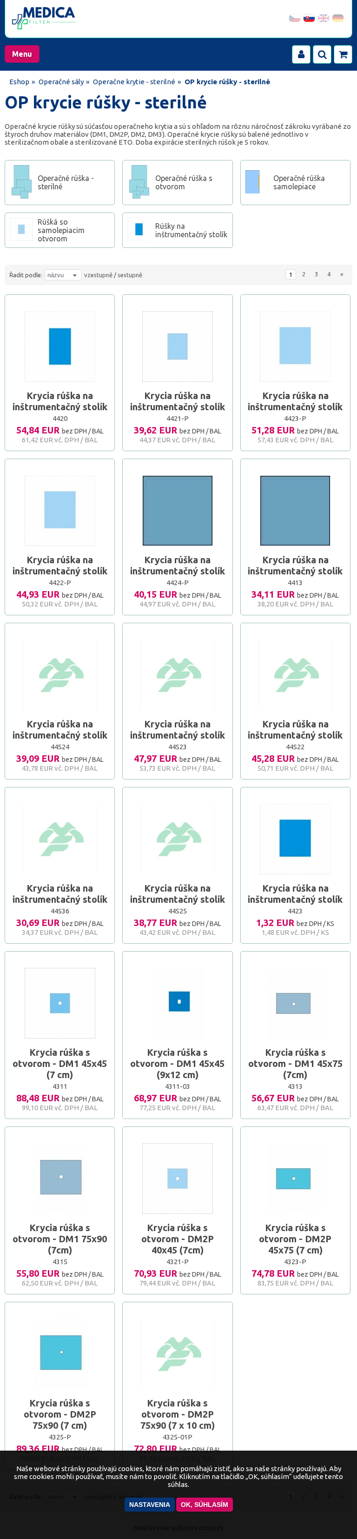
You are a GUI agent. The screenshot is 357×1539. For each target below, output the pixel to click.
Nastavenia (149, 1504)
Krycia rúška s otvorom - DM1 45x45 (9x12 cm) (177, 1063)
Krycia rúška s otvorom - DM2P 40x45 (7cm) (177, 1238)
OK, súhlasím (204, 1504)
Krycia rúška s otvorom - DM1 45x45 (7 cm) (60, 1063)
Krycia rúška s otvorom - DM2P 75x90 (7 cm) (60, 1414)
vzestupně (98, 275)
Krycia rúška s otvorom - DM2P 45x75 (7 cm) (295, 1238)
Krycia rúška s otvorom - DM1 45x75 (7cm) (295, 1063)
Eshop (19, 82)
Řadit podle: (25, 275)
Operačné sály (61, 82)
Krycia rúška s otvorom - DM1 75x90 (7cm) (60, 1238)
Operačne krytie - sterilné (134, 82)
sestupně (130, 275)
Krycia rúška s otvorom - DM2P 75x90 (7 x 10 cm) (177, 1414)
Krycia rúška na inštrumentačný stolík (60, 401)
